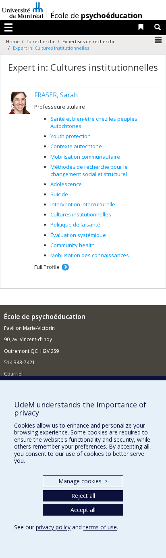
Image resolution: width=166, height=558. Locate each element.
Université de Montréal (22, 10)
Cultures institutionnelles (80, 214)
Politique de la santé (75, 224)
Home (13, 41)
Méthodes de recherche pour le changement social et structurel (89, 170)
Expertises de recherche (89, 41)
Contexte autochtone (76, 146)
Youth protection (70, 136)
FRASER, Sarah (56, 94)
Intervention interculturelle (82, 204)
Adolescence (66, 184)
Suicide (59, 194)
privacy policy (53, 527)
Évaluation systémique (78, 235)
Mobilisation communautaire (85, 156)
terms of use (100, 527)
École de (96, 15)
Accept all (83, 510)
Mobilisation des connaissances (89, 255)
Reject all (83, 495)
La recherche (41, 41)
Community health (72, 245)
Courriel (13, 373)
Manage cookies (82, 481)
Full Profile (47, 267)
